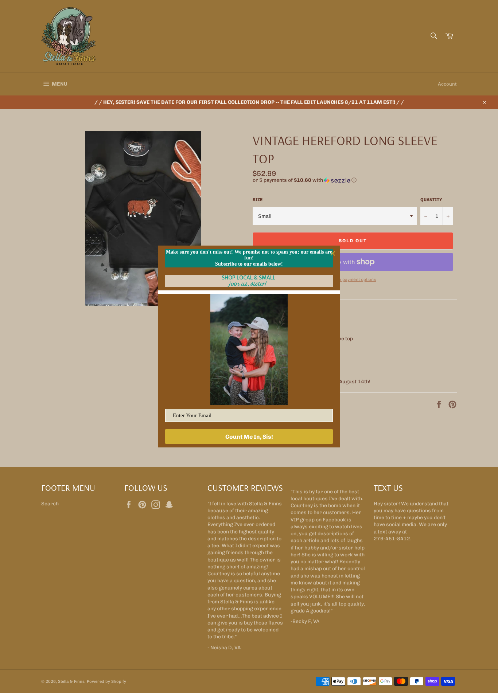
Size (257, 199)
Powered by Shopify (106, 681)
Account (447, 84)
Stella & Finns (71, 681)
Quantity (431, 199)
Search (50, 504)
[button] (355, 180)
